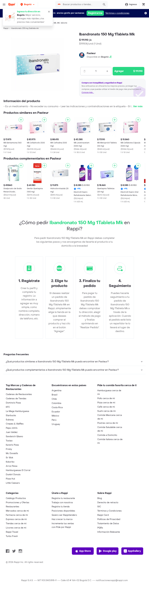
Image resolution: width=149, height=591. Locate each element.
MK (58, 23)
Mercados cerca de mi (17, 510)
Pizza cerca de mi (106, 402)
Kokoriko (10, 461)
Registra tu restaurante (63, 498)
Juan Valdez (11, 432)
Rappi (5, 28)
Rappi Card (103, 515)
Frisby (9, 449)
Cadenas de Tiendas (16, 398)
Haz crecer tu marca (62, 519)
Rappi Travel (12, 532)
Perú (54, 420)
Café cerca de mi (106, 407)
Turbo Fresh (12, 536)
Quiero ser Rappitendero (64, 515)
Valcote (64, 23)
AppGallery (134, 551)
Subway (10, 419)
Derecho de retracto (107, 502)
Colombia (56, 403)
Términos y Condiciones (109, 510)
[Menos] (84, 71)
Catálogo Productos (16, 498)
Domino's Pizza (13, 402)
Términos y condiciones (117, 13)
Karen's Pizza (12, 445)
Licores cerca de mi (16, 527)
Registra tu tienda (61, 506)
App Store (85, 551)
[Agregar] (21, 119)
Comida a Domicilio (107, 435)
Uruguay (56, 424)
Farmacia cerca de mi (17, 515)
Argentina (56, 390)
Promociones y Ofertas (17, 502)
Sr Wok (9, 457)
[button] (28, 4)
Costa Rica (57, 407)
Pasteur (91, 53)
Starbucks (11, 415)
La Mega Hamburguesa (17, 411)
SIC (99, 506)
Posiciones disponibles (63, 510)
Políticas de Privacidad (108, 519)
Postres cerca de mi (107, 423)
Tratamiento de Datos (108, 523)
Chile (54, 399)
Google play (110, 551)
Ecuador (56, 411)
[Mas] (107, 71)
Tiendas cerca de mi (16, 523)
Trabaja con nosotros (62, 502)
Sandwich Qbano (14, 436)
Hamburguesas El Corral (18, 470)
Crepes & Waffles (15, 423)
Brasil (54, 394)
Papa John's (11, 428)
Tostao (9, 440)
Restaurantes (12, 506)
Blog (99, 498)
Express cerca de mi (16, 519)
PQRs (100, 527)
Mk (55, 23)
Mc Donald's (12, 453)
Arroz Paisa (11, 466)
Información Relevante (108, 532)
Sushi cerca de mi (106, 411)
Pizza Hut (10, 478)
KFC (8, 407)
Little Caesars (13, 483)
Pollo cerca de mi (106, 398)
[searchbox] (81, 4)
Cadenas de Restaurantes (19, 394)
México (55, 415)
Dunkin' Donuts (13, 474)
